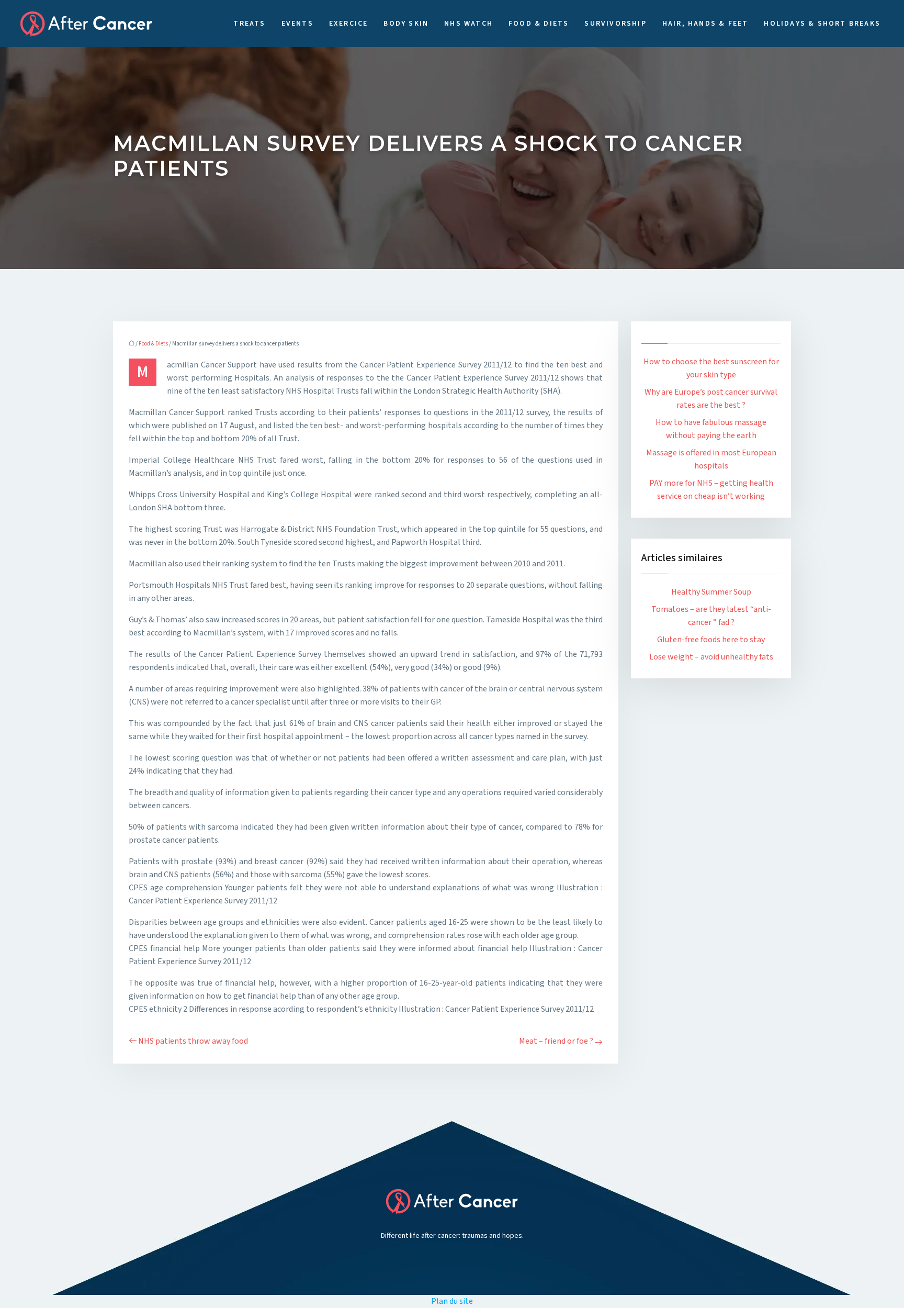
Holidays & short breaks (822, 23)
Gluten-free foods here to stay (711, 639)
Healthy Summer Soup (711, 592)
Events (297, 23)
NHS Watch (468, 23)
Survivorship (615, 23)
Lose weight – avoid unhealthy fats (711, 657)
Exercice (348, 23)
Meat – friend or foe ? (556, 1041)
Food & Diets (538, 23)
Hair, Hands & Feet (705, 23)
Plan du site (452, 1301)
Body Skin (405, 23)
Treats (249, 23)
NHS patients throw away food (193, 1041)
